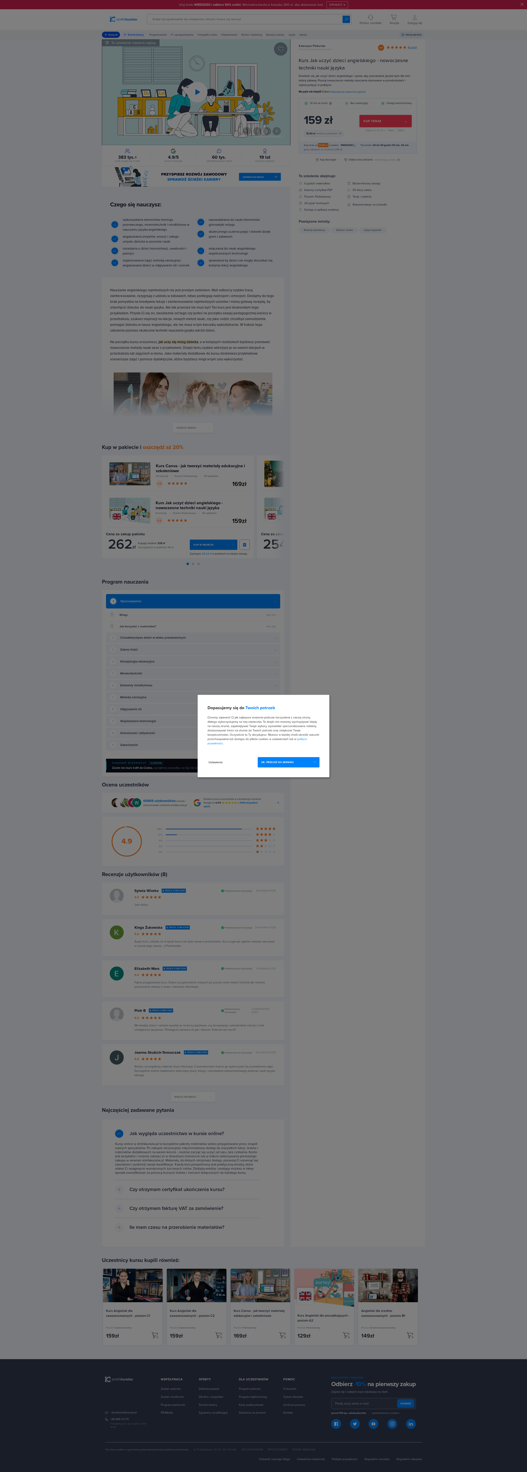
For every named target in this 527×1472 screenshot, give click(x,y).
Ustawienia (215, 762)
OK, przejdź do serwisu (277, 762)
